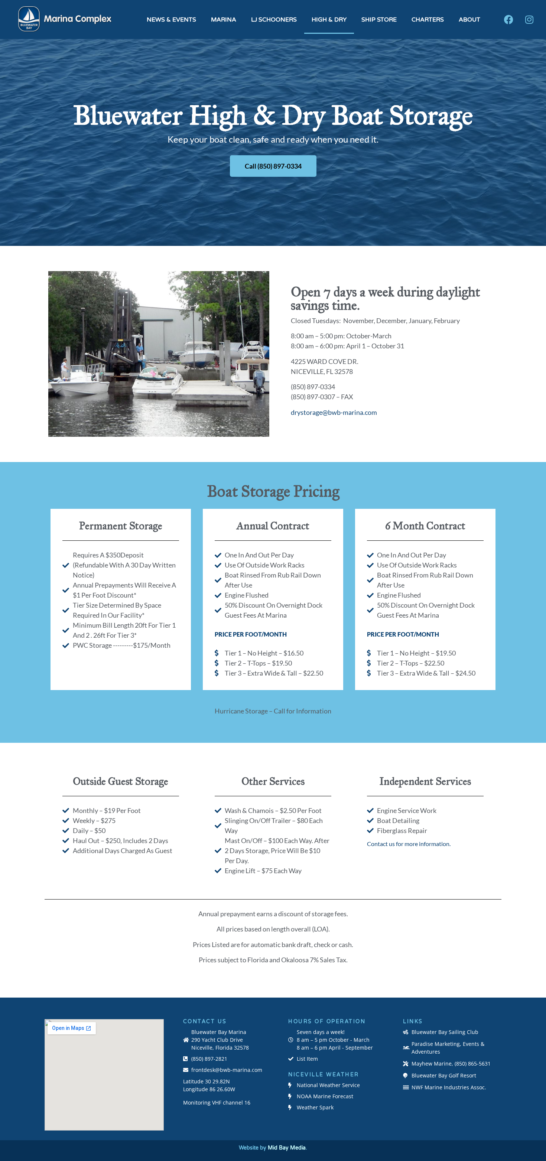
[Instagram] (529, 19)
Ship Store (379, 19)
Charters (428, 19)
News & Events (171, 19)
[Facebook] (509, 19)
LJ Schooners (274, 19)
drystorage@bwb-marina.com (334, 412)
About (469, 19)
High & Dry (329, 19)
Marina (223, 19)
